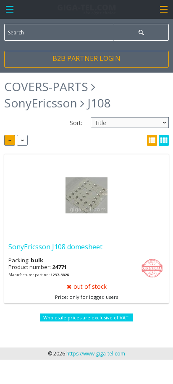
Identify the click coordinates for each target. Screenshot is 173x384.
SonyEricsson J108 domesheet (55, 246)
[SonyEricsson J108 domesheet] (86, 195)
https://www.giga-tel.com (95, 353)
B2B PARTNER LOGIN (86, 58)
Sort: (76, 123)
